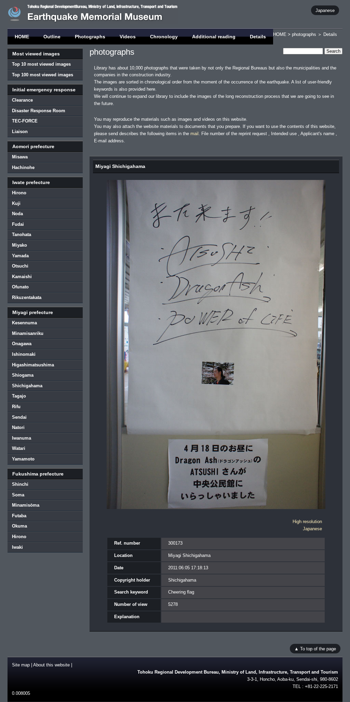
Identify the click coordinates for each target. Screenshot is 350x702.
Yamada (20, 255)
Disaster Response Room (38, 110)
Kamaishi (22, 276)
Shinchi (20, 484)
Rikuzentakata (26, 297)
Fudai (18, 224)
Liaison (20, 131)
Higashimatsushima (33, 364)
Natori (18, 427)
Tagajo (19, 396)
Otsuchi (20, 266)
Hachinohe (23, 167)
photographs (304, 34)
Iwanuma (21, 438)
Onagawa (21, 343)
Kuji (16, 203)
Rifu (16, 406)
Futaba (19, 515)
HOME (22, 36)
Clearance (22, 100)
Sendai (19, 417)
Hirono (19, 192)
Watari (18, 448)
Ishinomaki (24, 354)
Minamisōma (25, 505)
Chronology (164, 36)
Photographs (90, 36)
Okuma (19, 526)
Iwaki (17, 547)
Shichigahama (27, 385)
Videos (128, 36)
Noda (17, 213)
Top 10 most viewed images (41, 64)
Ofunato (20, 286)
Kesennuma (24, 322)
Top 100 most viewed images (42, 74)
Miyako (19, 245)
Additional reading (213, 36)
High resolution (307, 521)
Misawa (20, 156)
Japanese (325, 10)
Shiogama (22, 375)
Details (258, 36)
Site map (21, 664)
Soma (18, 494)
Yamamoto (23, 459)
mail (194, 133)
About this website (51, 664)
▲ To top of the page (315, 648)
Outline (51, 36)
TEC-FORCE (25, 121)
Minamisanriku (27, 333)
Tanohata (21, 234)
